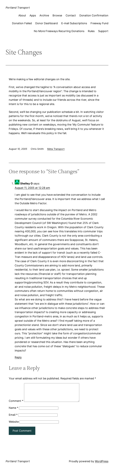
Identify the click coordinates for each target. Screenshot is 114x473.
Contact (71, 15)
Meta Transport (56, 148)
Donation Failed (22, 23)
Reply (18, 357)
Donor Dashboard (46, 23)
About (22, 15)
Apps (33, 15)
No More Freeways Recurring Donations (59, 31)
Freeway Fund (99, 23)
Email (13, 414)
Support (103, 31)
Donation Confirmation (93, 15)
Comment (16, 400)
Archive (44, 15)
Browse (57, 15)
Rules (91, 31)
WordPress (101, 461)
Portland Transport (18, 7)
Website (14, 421)
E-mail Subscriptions (74, 23)
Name (13, 407)
